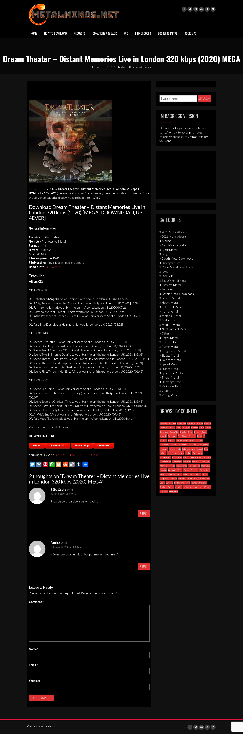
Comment (36, 602)
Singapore (164, 478)
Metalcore (168, 320)
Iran (206, 449)
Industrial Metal (172, 307)
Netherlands (181, 466)
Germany (164, 444)
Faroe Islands (181, 440)
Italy (175, 453)
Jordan (188, 453)
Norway (163, 470)
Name (33, 649)
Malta (194, 461)
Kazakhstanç (165, 457)
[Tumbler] (207, 9)
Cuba (190, 432)
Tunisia (163, 487)
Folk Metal (168, 289)
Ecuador (192, 436)
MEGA (37, 445)
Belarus (207, 423)
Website (34, 681)
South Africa (192, 478)
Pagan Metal (170, 338)
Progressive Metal (174, 351)
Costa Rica (174, 432)
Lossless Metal (167, 33)
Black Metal (169, 249)
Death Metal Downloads (177, 258)
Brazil (178, 427)
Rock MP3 (190, 33)
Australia (191, 423)
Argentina (181, 423)
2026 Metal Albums (174, 236)
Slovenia (181, 478)
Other (165, 333)
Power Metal (170, 346)
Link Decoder (143, 33)
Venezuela (173, 491)
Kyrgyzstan (177, 457)
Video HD (168, 390)
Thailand (202, 483)
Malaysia (187, 461)
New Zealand (194, 466)
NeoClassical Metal (174, 329)
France (199, 440)
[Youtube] (201, 9)
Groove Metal (171, 298)
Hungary (164, 449)
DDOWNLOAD (57, 445)
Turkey (171, 487)
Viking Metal (170, 395)
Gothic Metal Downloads (178, 294)
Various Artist (171, 386)
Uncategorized (171, 382)
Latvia (185, 457)
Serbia (204, 474)
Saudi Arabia (195, 474)
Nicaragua (205, 466)
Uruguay (164, 491)
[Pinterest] (195, 9)
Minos (123, 66)
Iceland (172, 449)
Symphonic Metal (173, 373)
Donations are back (105, 33)
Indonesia (186, 449)
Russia (185, 474)
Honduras (193, 444)
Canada (194, 427)
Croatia (183, 432)
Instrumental (170, 311)
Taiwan (194, 483)
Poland (186, 470)
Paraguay (172, 470)
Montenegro (204, 461)
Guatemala (182, 444)
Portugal (194, 470)
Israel (169, 453)
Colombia (164, 432)
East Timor (182, 436)
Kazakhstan (197, 453)
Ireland (163, 453)
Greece (173, 444)
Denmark (172, 436)
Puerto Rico (204, 470)
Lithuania (207, 457)
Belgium (163, 427)
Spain (162, 483)
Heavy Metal (170, 302)
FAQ (126, 33)
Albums (166, 241)
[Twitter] (189, 9)
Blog (165, 254)
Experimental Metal (174, 280)
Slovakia (173, 478)
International (197, 449)
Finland (192, 440)
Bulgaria (186, 427)
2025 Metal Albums (174, 232)
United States (204, 487)
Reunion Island (166, 474)
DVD (165, 271)
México (172, 466)
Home (34, 33)
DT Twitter (53, 267)
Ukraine (178, 487)
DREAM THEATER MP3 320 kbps (76, 455)
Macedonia (177, 461)
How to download (55, 33)
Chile (201, 427)
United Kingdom (190, 487)
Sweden (169, 483)
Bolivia (172, 427)
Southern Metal (172, 360)
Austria (200, 423)
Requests (79, 33)
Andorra (163, 423)
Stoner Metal (170, 368)
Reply (143, 513)
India (179, 449)
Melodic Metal (171, 315)
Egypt (199, 436)
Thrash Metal (170, 377)
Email (33, 665)
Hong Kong (203, 444)
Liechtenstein (195, 457)
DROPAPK (103, 445)
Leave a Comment (142, 66)
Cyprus (197, 432)
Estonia (171, 440)
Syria (188, 483)
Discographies (171, 263)
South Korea (204, 478)
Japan (181, 453)
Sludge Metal (170, 355)
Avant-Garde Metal (174, 245)
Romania (178, 474)
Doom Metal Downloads (177, 267)
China (208, 427)
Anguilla (172, 423)
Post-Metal (169, 342)
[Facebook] (184, 9)
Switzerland (179, 483)
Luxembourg (165, 461)
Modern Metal (171, 324)
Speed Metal (170, 364)
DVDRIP (167, 276)
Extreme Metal (171, 285)
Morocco (163, 466)
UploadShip (82, 445)
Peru (180, 470)
